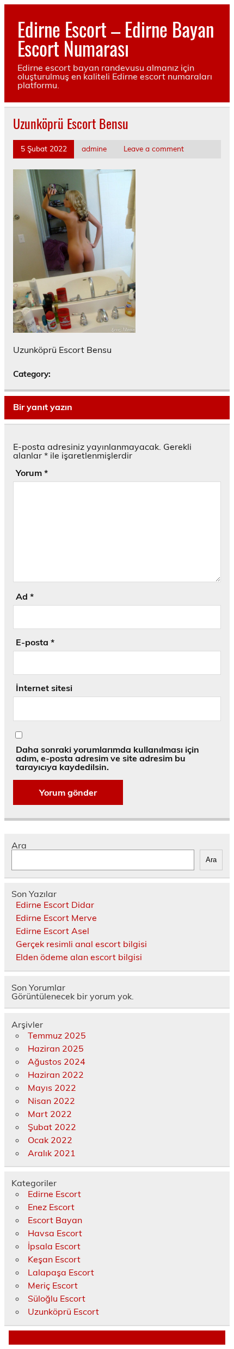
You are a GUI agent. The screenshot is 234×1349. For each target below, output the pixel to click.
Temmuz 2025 (57, 1035)
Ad (25, 596)
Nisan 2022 (51, 1100)
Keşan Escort (54, 1259)
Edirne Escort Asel (52, 930)
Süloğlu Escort (56, 1298)
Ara (19, 845)
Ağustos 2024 (56, 1061)
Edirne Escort (54, 1193)
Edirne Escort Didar (55, 904)
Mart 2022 (50, 1113)
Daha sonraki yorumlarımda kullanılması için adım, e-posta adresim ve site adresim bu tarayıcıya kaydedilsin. (107, 758)
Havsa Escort (55, 1233)
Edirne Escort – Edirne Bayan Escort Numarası (115, 38)
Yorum (32, 472)
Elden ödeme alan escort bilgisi (79, 956)
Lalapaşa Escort (61, 1272)
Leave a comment (154, 148)
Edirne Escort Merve (56, 917)
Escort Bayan (55, 1219)
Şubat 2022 (52, 1126)
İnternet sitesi (44, 687)
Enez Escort (51, 1206)
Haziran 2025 (56, 1048)
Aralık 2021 (52, 1152)
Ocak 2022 (50, 1139)
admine (94, 148)
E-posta (35, 642)
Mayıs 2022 (52, 1087)
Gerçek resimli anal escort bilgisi (81, 943)
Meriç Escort (53, 1285)
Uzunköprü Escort (63, 1311)
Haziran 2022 (56, 1074)
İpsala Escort (54, 1246)
